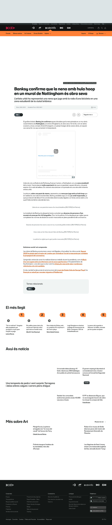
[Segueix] (21, 114)
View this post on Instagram (46, 155)
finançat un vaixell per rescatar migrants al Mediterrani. (43, 272)
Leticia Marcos (10, 334)
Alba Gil (28, 332)
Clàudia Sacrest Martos (39, 434)
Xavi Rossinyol (35, 332)
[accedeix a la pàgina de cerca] (102, 28)
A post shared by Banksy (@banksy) (47, 175)
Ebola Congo (97, 24)
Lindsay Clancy (75, 24)
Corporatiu (91, 27)
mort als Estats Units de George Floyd (71, 270)
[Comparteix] (78, 114)
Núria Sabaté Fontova (53, 332)
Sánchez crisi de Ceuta (44, 24)
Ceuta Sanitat (54, 24)
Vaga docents (62, 24)
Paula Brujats (86, 402)
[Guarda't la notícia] (74, 114)
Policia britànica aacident (86, 24)
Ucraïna (68, 24)
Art (17, 114)
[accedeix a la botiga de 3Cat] (98, 28)
